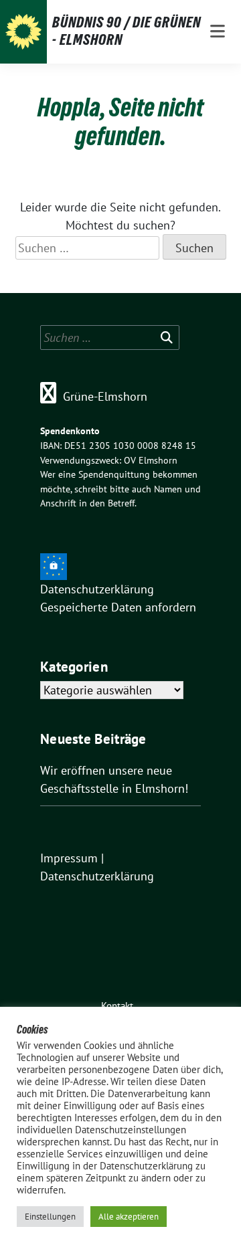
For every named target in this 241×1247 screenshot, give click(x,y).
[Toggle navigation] (217, 32)
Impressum (69, 858)
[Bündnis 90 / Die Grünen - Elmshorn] (23, 32)
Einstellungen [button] (50, 1216)
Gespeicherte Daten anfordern (118, 607)
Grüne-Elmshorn (105, 396)
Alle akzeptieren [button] (128, 1216)
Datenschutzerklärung (97, 589)
